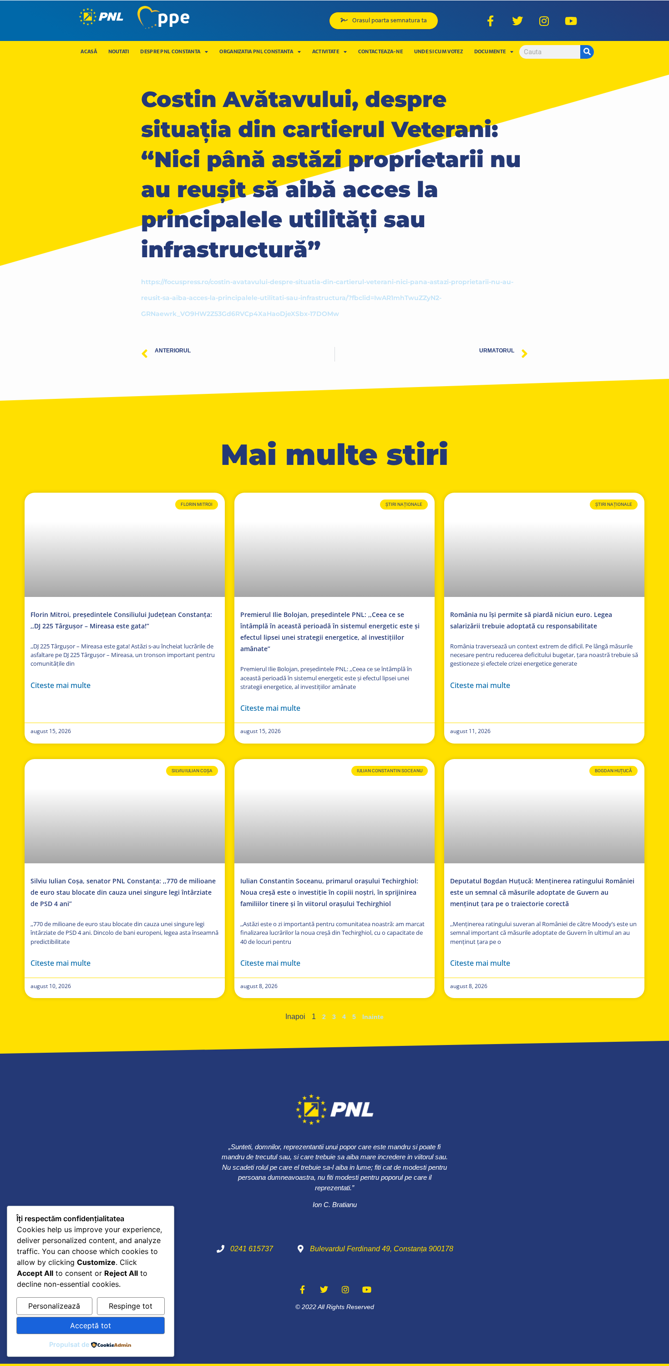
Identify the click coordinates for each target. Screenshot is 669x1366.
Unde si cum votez (438, 51)
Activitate (325, 51)
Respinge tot (130, 1305)
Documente (490, 51)
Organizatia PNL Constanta (256, 51)
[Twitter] (517, 21)
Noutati (118, 51)
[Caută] (587, 52)
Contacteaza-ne (380, 51)
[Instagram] (544, 21)
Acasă (89, 51)
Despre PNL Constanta (170, 51)
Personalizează (54, 1305)
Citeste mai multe (60, 685)
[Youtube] (571, 21)
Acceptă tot (90, 1325)
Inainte (373, 1016)
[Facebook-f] (491, 21)
